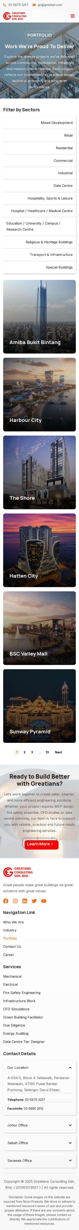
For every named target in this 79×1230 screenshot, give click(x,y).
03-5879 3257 (26, 1099)
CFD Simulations (16, 1009)
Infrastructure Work (19, 1001)
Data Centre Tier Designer (24, 1042)
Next (58, 752)
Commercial (63, 160)
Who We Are (13, 922)
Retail (68, 135)
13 (47, 752)
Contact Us (12, 946)
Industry (9, 930)
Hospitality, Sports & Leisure (50, 198)
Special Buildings (59, 267)
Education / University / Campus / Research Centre (33, 226)
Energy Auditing (15, 1033)
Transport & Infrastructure (51, 255)
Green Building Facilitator (23, 1017)
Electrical (10, 984)
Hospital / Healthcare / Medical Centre (42, 211)
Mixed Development (57, 123)
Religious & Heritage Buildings (49, 242)
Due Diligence (14, 1025)
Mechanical (12, 976)
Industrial (65, 173)
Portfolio (10, 938)
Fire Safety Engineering (21, 993)
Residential (64, 148)
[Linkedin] (24, 901)
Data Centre (63, 186)
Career (8, 955)
